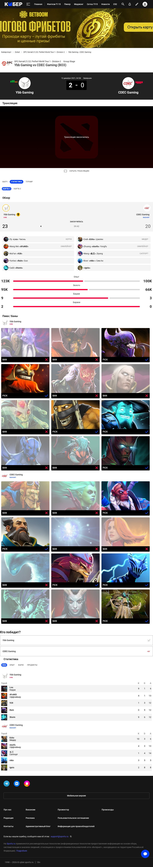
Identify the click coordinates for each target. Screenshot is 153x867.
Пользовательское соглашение (73, 818)
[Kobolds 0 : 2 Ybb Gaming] (12, 81)
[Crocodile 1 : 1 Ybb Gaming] (15, 82)
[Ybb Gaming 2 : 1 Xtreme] (11, 82)
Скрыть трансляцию (79, 171)
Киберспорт (6, 52)
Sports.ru (11, 843)
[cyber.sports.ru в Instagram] (27, 784)
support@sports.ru (59, 836)
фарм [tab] (21, 665)
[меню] (28, 4)
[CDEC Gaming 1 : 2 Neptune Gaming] (142, 82)
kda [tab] (4, 665)
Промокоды (108, 809)
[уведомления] (129, 4)
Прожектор (63, 809)
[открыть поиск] (123, 4)
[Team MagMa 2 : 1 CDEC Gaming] (136, 82)
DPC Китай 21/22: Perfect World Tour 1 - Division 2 (44, 52)
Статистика (16, 182)
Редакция (8, 818)
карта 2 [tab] (17, 189)
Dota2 (17, 52)
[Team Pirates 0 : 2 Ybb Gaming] (13, 81)
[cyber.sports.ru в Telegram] (7, 784)
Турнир (29, 182)
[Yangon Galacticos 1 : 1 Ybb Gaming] (16, 82)
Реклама (30, 818)
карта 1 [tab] (6, 189)
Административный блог (38, 826)
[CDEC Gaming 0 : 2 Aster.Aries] (140, 82)
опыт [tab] (12, 665)
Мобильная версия (76, 795)
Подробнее (21, 851)
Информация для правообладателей (76, 826)
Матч (4, 182)
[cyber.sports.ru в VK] (17, 784)
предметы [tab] (32, 665)
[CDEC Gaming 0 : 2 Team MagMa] (139, 82)
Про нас (7, 809)
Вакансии (30, 809)
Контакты (8, 826)
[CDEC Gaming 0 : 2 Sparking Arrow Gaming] (137, 82)
